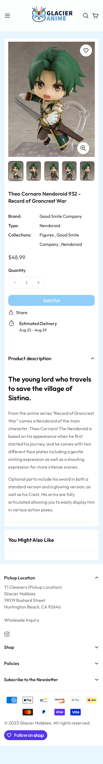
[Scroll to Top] (93, 734)
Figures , (48, 234)
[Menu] (7, 15)
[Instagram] (7, 634)
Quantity (17, 270)
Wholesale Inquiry (21, 620)
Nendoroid (50, 225)
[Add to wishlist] (86, 50)
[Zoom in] (83, 148)
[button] (85, 15)
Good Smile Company (61, 216)
